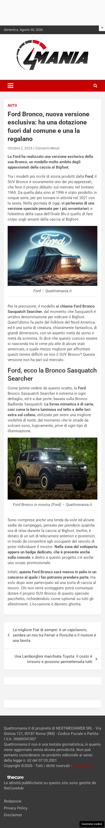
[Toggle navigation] (10, 86)
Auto (12, 105)
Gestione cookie (92, 824)
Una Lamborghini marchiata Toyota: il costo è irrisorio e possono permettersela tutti (53, 659)
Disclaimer (13, 815)
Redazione (12, 801)
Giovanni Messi (47, 148)
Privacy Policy (16, 808)
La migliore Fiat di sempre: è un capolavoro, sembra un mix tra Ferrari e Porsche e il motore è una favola (54, 635)
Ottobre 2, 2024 (20, 148)
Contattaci (82, 765)
